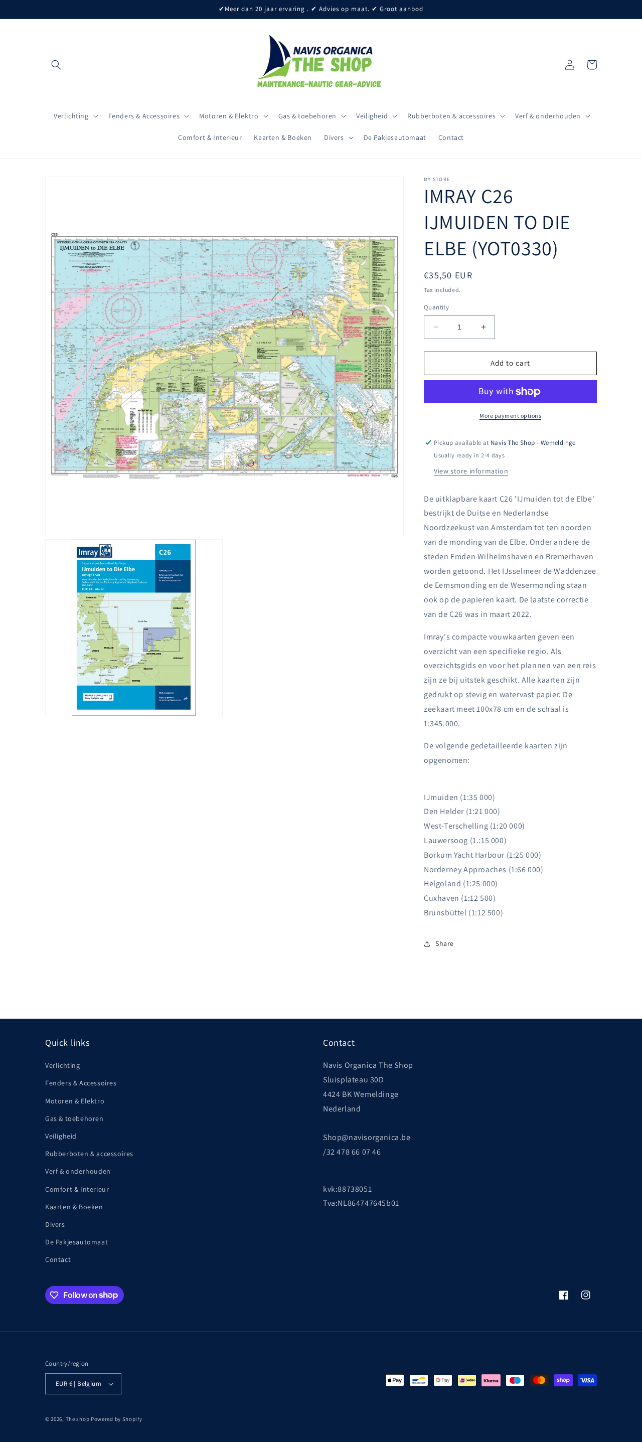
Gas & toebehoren (74, 1118)
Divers (55, 1224)
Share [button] (444, 943)
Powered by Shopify (116, 1418)
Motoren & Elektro (74, 1100)
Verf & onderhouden (78, 1171)
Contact (58, 1259)
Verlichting (62, 1065)
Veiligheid (61, 1136)
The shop (78, 1418)
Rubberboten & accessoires (89, 1153)
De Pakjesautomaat (76, 1241)
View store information (471, 470)
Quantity (436, 307)
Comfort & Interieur (77, 1189)
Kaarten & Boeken (74, 1206)
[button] (56, 65)
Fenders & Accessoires (81, 1082)
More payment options (510, 415)
